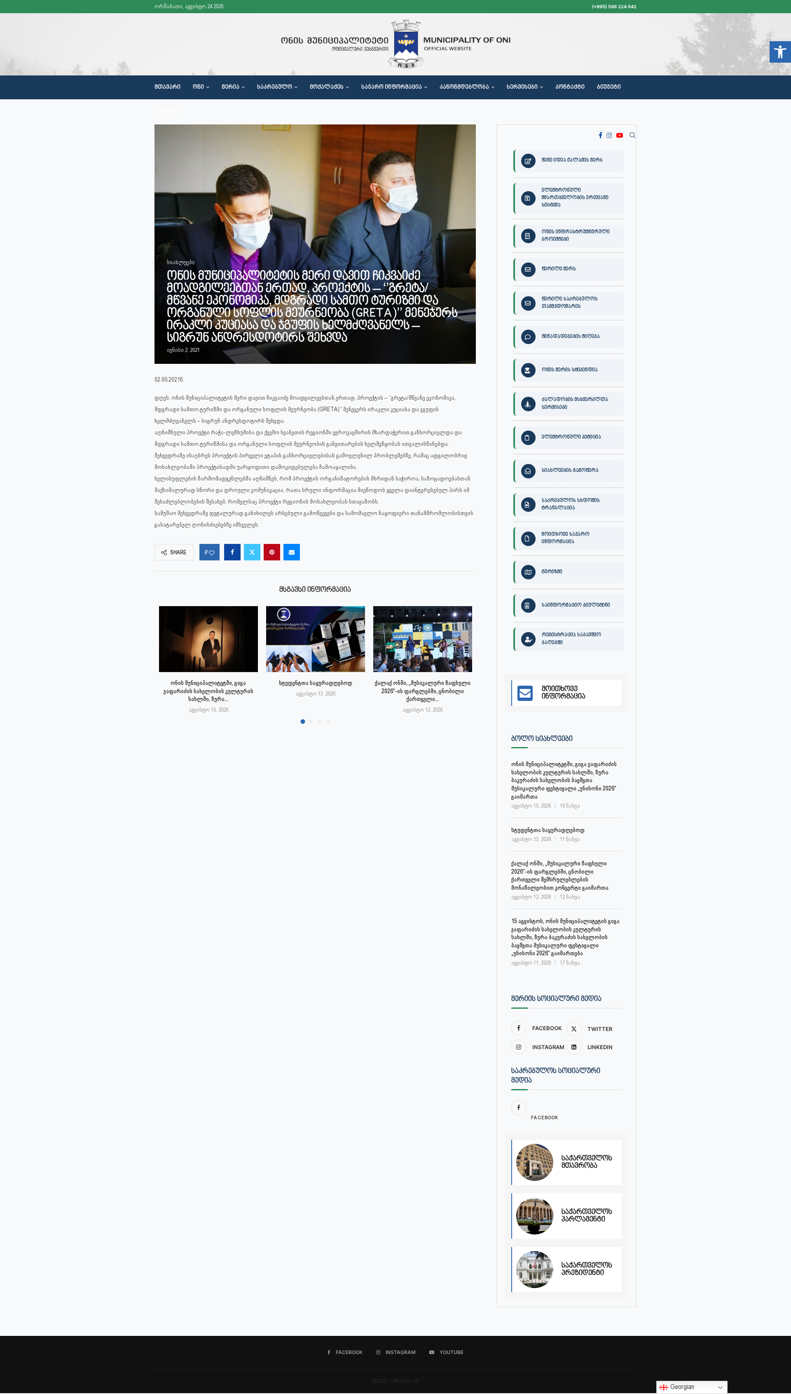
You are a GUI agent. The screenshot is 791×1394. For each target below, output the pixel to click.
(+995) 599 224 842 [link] (614, 6)
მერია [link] (230, 87)
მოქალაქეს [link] (327, 87)
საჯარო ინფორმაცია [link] (391, 87)
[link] (780, 52)
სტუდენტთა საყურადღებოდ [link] (315, 682)
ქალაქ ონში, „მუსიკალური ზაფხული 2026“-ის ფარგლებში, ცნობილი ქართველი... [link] (422, 690)
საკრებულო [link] (274, 87)
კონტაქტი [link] (570, 87)
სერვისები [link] (522, 87)
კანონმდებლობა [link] (464, 87)
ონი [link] (198, 87)
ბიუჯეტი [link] (609, 87)
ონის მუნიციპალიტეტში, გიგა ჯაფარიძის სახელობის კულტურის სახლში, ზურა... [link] (208, 690)
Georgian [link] (681, 1387)
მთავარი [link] (167, 87)
